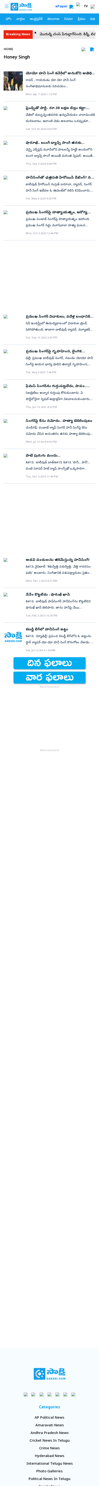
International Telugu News (49, 1464)
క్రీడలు (81, 19)
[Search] (71, 7)
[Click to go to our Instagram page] (50, 1394)
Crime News (49, 1448)
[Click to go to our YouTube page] (58, 1394)
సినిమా (68, 19)
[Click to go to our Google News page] (73, 1394)
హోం (8, 19)
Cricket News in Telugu (50, 1441)
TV (86, 7)
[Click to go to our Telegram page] (65, 1394)
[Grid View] (83, 49)
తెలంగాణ (53, 19)
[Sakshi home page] (49, 1373)
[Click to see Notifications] (92, 7)
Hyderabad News (49, 1456)
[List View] (92, 49)
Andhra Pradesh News (50, 1433)
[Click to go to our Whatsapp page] (34, 1394)
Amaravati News (49, 1425)
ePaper (62, 7)
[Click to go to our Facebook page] (26, 1394)
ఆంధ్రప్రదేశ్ (36, 19)
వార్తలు (20, 19)
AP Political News (49, 1418)
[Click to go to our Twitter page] (42, 1394)
